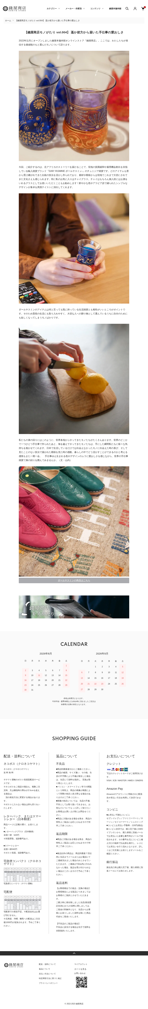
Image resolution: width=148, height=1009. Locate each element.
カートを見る (80, 968)
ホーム (8, 20)
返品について (44, 969)
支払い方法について (47, 974)
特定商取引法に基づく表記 (50, 978)
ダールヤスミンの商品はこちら (74, 580)
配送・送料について (47, 964)
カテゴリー (52, 9)
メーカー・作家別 (73, 9)
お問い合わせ (80, 973)
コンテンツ (95, 9)
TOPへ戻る (74, 953)
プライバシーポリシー (48, 983)
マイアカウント (80, 964)
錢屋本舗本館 (115, 9)
